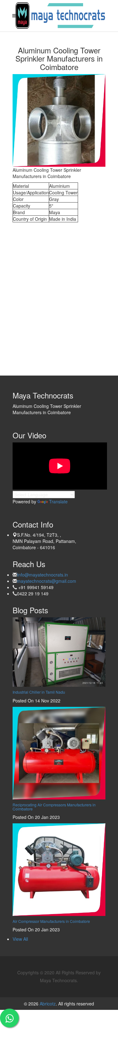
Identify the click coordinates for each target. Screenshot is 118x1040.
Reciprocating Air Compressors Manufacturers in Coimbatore (54, 806)
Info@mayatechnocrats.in (42, 574)
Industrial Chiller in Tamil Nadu (39, 692)
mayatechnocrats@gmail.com (46, 581)
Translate (58, 501)
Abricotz (47, 1003)
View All (20, 939)
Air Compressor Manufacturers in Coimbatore (51, 921)
